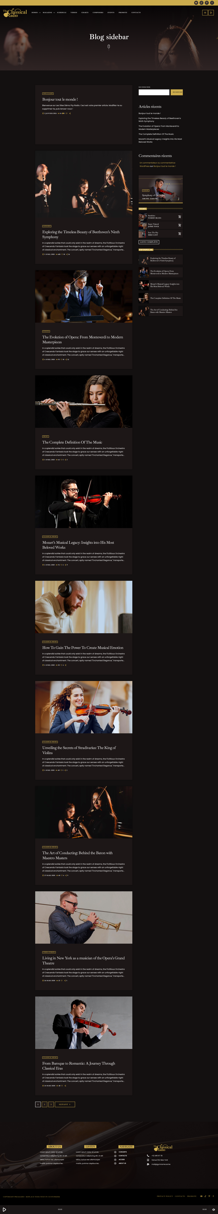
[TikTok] (201, 3)
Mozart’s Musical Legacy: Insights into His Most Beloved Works (78, 545)
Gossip (145, 190)
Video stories (49, 952)
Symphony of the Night (153, 195)
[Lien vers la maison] (15, 12)
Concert (46, 226)
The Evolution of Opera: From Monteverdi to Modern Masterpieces (82, 339)
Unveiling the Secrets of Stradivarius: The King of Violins (79, 750)
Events (46, 331)
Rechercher (144, 87)
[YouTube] (196, 3)
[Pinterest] (207, 3)
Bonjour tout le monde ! (59, 99)
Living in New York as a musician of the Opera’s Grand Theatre (83, 960)
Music (45, 436)
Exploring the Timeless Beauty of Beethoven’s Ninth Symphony (81, 234)
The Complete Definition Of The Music (72, 442)
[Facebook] (212, 3)
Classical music (50, 537)
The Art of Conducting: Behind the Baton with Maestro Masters (77, 855)
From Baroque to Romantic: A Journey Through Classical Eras (78, 1066)
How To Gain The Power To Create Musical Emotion (82, 647)
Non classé (48, 93)
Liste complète (149, 242)
